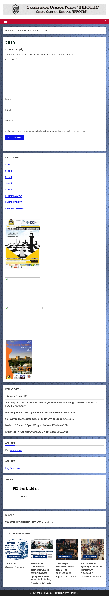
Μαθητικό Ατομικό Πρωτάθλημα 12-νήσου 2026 (30, 431)
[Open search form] (105, 21)
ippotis (10, 567)
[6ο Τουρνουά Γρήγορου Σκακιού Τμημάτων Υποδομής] (92, 549)
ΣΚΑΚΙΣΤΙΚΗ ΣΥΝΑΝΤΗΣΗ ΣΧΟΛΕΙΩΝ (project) (29, 522)
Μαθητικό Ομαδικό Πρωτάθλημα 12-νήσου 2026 (31, 425)
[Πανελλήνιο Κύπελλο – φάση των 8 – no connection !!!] (67, 549)
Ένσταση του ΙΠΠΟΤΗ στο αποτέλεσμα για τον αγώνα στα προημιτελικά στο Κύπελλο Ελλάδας (41, 571)
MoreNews (59, 592)
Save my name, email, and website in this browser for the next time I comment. (47, 130)
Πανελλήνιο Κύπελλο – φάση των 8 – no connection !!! (34, 412)
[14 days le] (16, 549)
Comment (11, 59)
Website (9, 120)
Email (8, 109)
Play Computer (12, 468)
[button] (5, 21)
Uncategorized (14, 556)
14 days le (10, 396)
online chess (16, 449)
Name (8, 99)
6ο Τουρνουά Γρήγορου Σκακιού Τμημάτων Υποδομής (33, 418)
